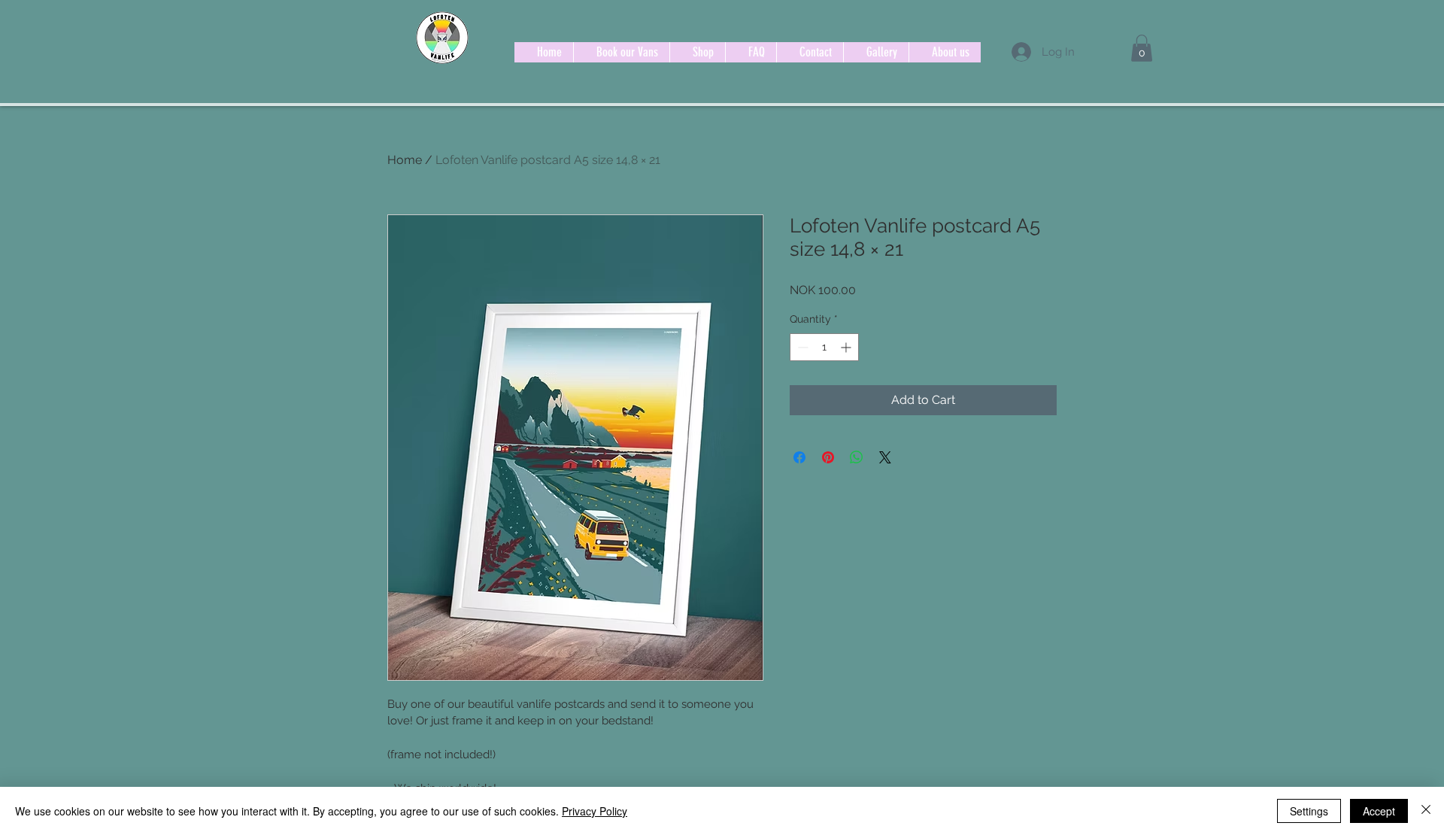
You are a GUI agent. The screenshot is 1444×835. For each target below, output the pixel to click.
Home (404, 160)
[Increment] (847, 347)
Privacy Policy (594, 810)
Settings (1309, 810)
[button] (1141, 48)
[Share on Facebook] (799, 457)
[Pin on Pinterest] (828, 457)
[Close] (1426, 811)
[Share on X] (885, 457)
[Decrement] (801, 347)
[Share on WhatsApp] (857, 457)
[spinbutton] (824, 347)
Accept (1379, 810)
